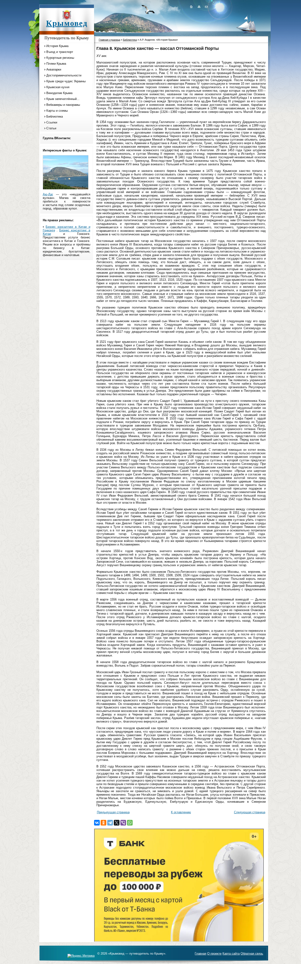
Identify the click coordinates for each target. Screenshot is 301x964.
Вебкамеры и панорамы (63, 105)
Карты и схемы (57, 110)
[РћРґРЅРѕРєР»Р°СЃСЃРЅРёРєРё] (103, 823)
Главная (200, 953)
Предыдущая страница (113, 812)
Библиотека (54, 116)
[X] (116, 823)
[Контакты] (206, 6)
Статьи (51, 128)
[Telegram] (110, 823)
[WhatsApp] (130, 823)
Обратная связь (252, 953)
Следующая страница (249, 812)
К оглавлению (181, 812)
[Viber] (123, 823)
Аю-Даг (48, 194)
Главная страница (109, 39)
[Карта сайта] (199, 6)
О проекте (214, 953)
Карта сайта (231, 953)
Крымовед (66, 23)
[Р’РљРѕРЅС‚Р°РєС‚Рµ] (97, 823)
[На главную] (191, 6)
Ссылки (51, 122)
